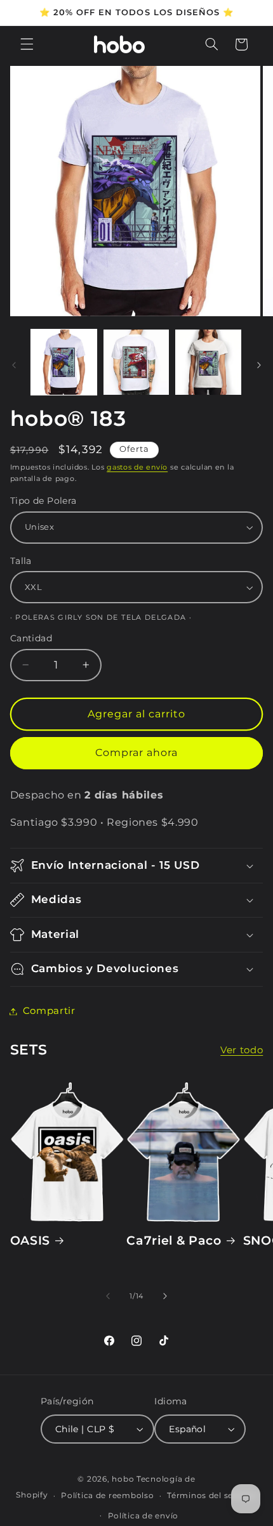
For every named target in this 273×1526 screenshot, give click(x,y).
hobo (124, 1479)
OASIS (30, 1240)
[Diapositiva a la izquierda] (14, 366)
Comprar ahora (136, 753)
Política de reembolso (107, 1495)
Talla (21, 561)
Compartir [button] (49, 1010)
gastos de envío (137, 467)
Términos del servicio (211, 1495)
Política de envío (143, 1515)
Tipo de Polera (43, 501)
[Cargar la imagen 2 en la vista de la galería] (136, 362)
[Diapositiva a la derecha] (259, 366)
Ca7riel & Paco (173, 1240)
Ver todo (241, 1050)
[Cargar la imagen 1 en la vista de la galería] (64, 362)
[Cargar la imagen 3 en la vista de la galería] (208, 362)
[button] (26, 44)
